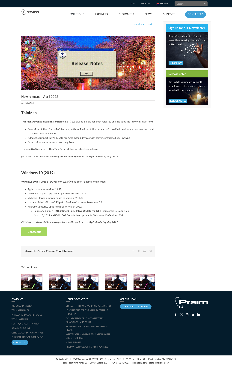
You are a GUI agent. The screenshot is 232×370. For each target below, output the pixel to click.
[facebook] (175, 314)
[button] (162, 3)
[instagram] (187, 314)
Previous (139, 23)
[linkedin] (198, 314)
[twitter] (181, 314)
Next (149, 23)
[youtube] (193, 314)
